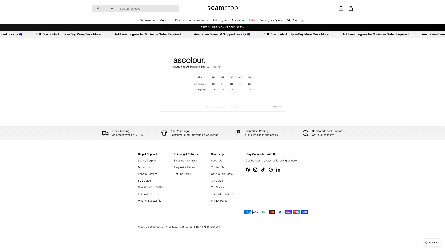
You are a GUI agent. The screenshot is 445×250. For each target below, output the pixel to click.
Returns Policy (182, 174)
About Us (216, 160)
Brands (236, 20)
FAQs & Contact (147, 174)
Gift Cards (217, 180)
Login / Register (147, 160)
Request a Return (184, 167)
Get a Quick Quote (271, 20)
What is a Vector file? (150, 200)
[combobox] (135, 8)
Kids (178, 20)
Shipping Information (186, 160)
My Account (145, 167)
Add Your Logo (295, 20)
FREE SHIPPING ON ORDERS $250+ (222, 27)
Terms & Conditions (222, 194)
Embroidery (145, 194)
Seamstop (160, 227)
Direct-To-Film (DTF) (150, 187)
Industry (218, 20)
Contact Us (217, 167)
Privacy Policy (219, 200)
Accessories (197, 20)
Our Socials (217, 187)
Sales (252, 20)
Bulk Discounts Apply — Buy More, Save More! (63, 34)
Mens (163, 20)
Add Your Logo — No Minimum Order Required (143, 34)
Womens (145, 20)
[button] (351, 8)
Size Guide (144, 180)
